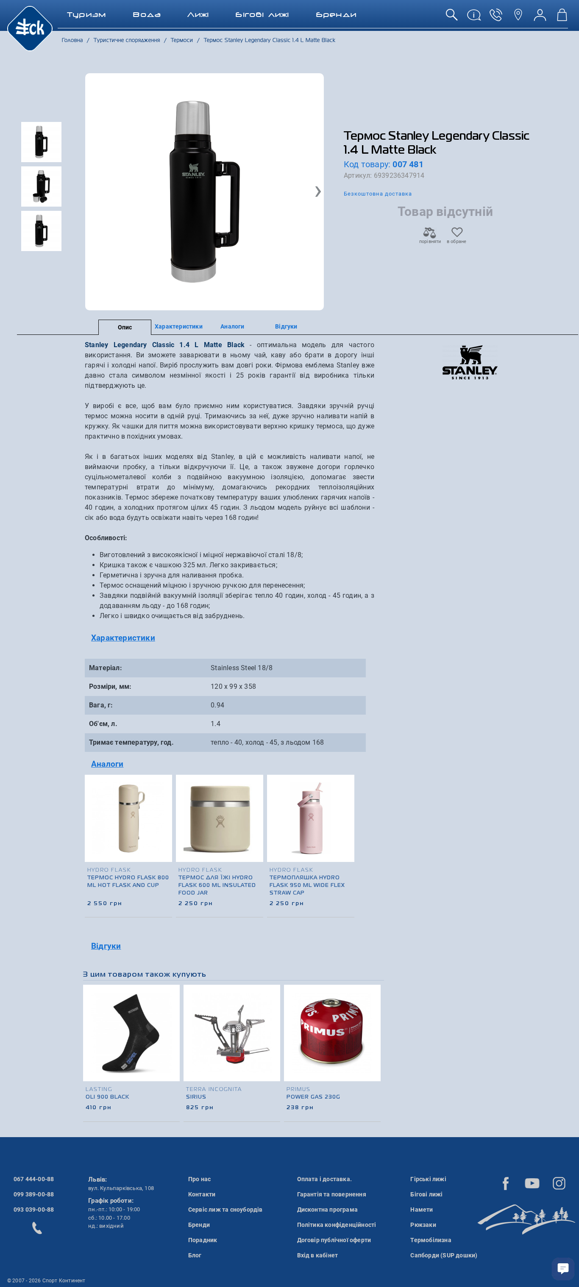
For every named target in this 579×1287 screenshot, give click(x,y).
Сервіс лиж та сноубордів (225, 1209)
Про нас (199, 1179)
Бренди (199, 1224)
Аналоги (232, 326)
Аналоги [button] (107, 764)
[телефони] (496, 18)
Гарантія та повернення (331, 1194)
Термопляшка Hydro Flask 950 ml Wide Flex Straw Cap (307, 885)
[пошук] (452, 18)
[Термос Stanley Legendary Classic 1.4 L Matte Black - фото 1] (205, 192)
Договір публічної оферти (334, 1240)
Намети (421, 1209)
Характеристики (179, 326)
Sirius (196, 1097)
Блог (195, 1255)
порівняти (429, 241)
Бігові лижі (426, 1194)
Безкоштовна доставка (378, 194)
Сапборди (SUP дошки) (443, 1255)
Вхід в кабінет (317, 1255)
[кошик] (562, 18)
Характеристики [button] (123, 638)
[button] (318, 191)
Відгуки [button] (106, 946)
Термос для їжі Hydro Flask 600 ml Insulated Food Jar (217, 885)
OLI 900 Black (107, 1097)
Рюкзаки (423, 1224)
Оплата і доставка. (324, 1179)
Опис (125, 327)
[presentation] (348, 830)
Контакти (202, 1194)
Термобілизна (430, 1240)
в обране (457, 241)
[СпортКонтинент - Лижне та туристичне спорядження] (30, 28)
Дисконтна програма (327, 1209)
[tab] (229, 638)
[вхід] (540, 18)
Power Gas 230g (313, 1097)
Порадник (202, 1240)
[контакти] (518, 18)
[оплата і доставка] (474, 18)
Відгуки (286, 326)
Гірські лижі (428, 1179)
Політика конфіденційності (336, 1224)
